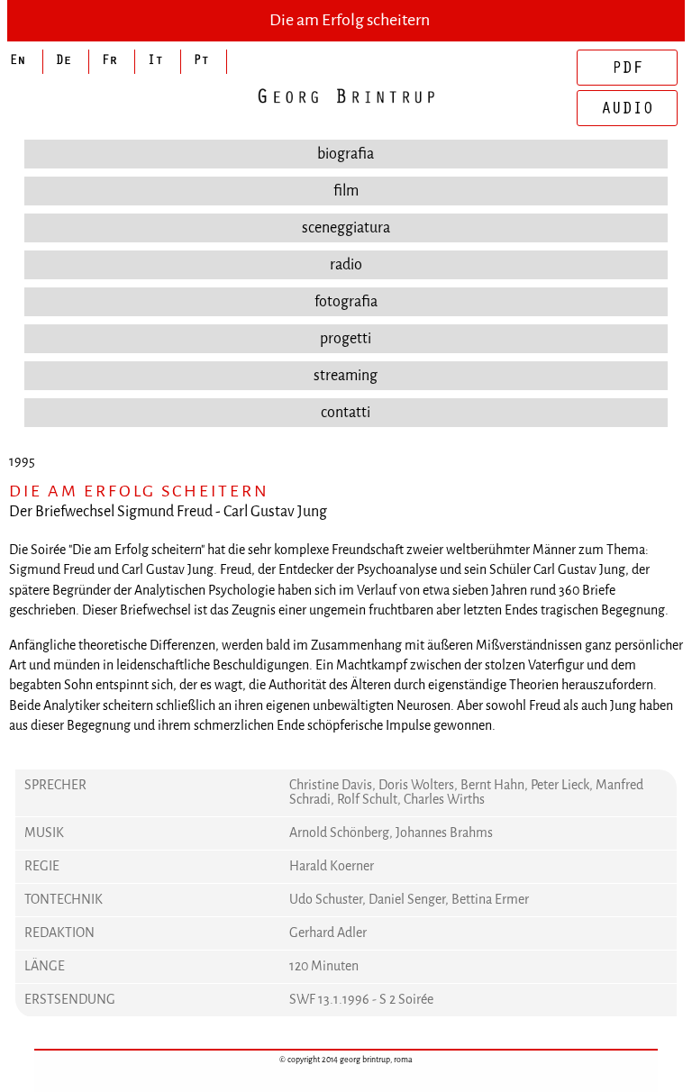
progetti (345, 338)
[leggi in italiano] (158, 62)
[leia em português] (204, 62)
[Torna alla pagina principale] (346, 96)
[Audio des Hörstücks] (627, 108)
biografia (345, 153)
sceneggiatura (346, 227)
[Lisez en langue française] (112, 62)
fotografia (346, 301)
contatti (345, 412)
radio (346, 264)
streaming (346, 375)
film (346, 190)
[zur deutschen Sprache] (66, 62)
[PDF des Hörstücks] (627, 68)
